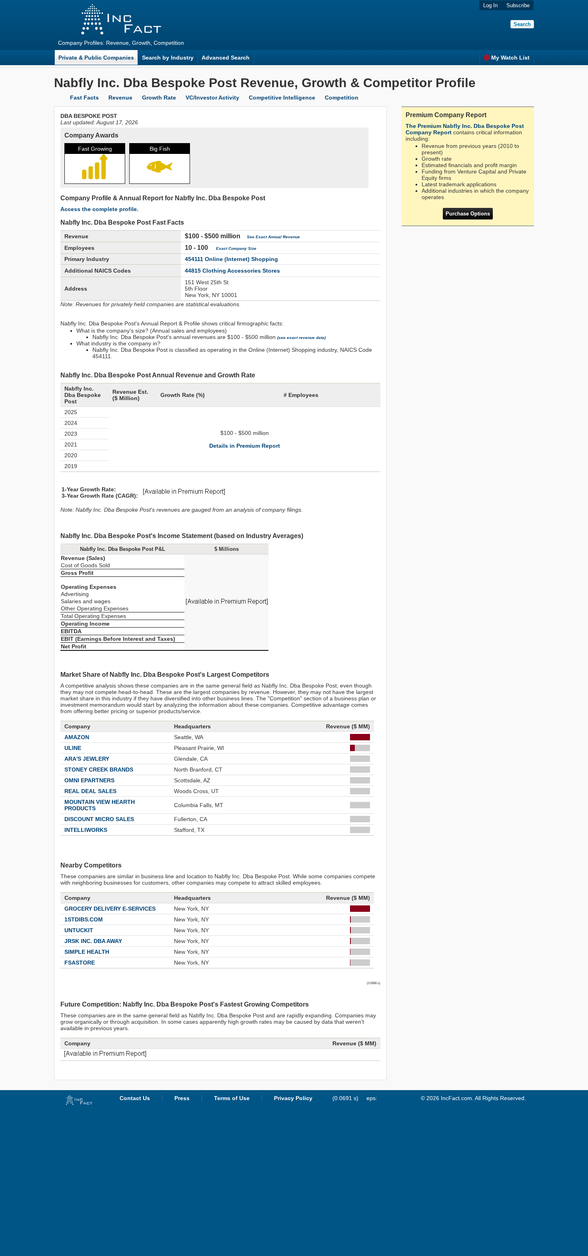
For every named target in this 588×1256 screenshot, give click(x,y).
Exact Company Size (236, 248)
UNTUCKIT (78, 930)
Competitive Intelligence (282, 97)
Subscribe (518, 5)
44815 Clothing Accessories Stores (232, 270)
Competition (341, 97)
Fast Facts (84, 97)
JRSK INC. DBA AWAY (93, 941)
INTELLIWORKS (85, 830)
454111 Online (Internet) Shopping (231, 259)
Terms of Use (232, 1098)
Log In (490, 5)
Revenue (120, 97)
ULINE (72, 748)
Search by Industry (168, 57)
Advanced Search (226, 57)
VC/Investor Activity (212, 97)
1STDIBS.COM (83, 919)
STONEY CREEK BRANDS (98, 769)
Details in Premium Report (244, 446)
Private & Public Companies (96, 57)
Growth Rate (159, 97)
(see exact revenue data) (301, 337)
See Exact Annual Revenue (273, 237)
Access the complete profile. (99, 209)
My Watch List (510, 57)
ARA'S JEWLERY (86, 759)
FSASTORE (79, 962)
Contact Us (135, 1098)
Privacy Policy (293, 1098)
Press (182, 1098)
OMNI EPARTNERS (89, 780)
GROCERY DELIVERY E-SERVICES (110, 908)
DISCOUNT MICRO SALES (99, 819)
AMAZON (76, 737)
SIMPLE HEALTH (86, 952)
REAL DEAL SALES (90, 791)
